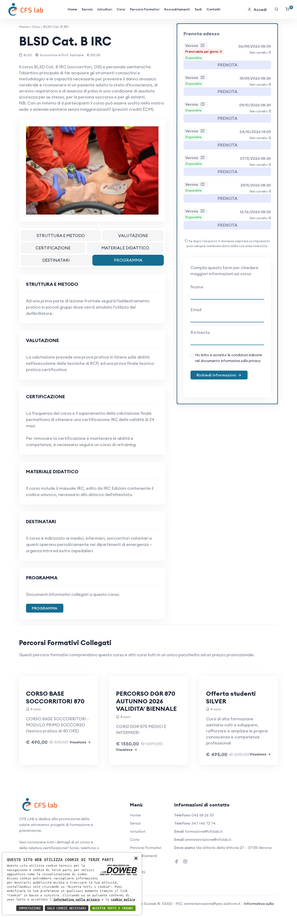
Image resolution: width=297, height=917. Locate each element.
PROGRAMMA (128, 260)
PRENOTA (227, 65)
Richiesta (200, 332)
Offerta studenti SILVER (231, 697)
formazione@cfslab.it (204, 831)
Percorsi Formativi (144, 9)
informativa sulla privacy (76, 899)
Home (72, 9)
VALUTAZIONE (133, 235)
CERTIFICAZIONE (53, 248)
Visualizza (78, 742)
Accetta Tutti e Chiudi (112, 908)
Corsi (121, 9)
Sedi (198, 9)
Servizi (87, 9)
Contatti (213, 9)
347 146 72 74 (203, 823)
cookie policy (123, 899)
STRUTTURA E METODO (61, 235)
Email (196, 309)
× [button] (136, 858)
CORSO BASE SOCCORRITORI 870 (55, 697)
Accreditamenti (177, 9)
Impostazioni (30, 908)
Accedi (260, 9)
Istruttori (104, 9)
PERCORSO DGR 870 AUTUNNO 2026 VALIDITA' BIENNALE (146, 701)
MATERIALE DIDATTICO (125, 248)
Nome (196, 287)
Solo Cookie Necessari (66, 908)
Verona (193, 45)
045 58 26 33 (202, 815)
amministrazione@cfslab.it (208, 839)
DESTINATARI (56, 260)
